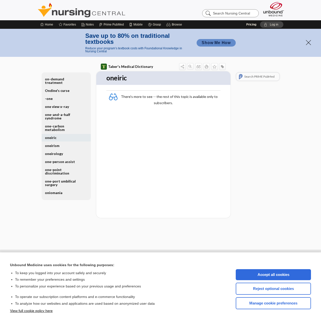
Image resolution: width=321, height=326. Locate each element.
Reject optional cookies (273, 288)
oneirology (54, 153)
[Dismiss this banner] (308, 42)
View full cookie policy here (31, 311)
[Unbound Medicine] (274, 9)
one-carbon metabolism (55, 128)
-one (49, 98)
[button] (175, 24)
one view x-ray (57, 106)
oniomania (53, 193)
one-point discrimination (57, 171)
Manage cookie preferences (273, 303)
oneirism (52, 145)
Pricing (251, 24)
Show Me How (216, 43)
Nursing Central (100, 10)
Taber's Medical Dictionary (130, 66)
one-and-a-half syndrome (57, 116)
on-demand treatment (54, 81)
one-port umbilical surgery (60, 183)
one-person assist (60, 161)
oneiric (50, 137)
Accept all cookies (273, 274)
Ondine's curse (57, 90)
